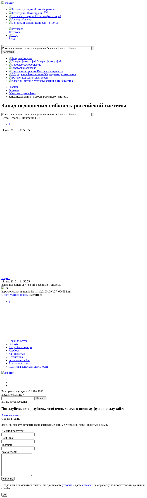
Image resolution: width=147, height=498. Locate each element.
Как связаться (17, 353)
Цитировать (20, 294)
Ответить (7, 294)
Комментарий (9, 451)
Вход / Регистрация (20, 347)
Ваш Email (7, 437)
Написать (8, 478)
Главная (13, 86)
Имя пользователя (12, 430)
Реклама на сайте (19, 360)
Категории (8, 52)
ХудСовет (15, 350)
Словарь (27, 19)
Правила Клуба (18, 340)
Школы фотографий (48, 16)
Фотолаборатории (45, 9)
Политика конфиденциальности (28, 366)
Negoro (5, 278)
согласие (87, 485)
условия (67, 485)
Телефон (6, 444)
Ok (4, 494)
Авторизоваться (11, 415)
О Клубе (14, 344)
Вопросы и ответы (46, 22)
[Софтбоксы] (73, 334)
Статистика (16, 356)
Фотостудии (37, 13)
